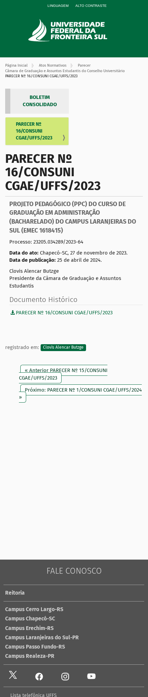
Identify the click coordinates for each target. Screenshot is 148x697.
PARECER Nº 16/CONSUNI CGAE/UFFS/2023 (34, 131)
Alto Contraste (91, 6)
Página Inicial (16, 65)
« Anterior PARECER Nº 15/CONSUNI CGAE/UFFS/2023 (63, 374)
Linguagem (57, 6)
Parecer (84, 65)
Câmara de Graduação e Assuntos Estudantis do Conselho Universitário (65, 71)
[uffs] (77, 30)
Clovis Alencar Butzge (63, 347)
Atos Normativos (52, 65)
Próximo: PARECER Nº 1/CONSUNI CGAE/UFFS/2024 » (80, 393)
